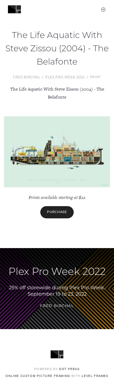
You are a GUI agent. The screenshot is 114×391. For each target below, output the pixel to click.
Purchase (57, 212)
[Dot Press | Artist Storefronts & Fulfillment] (103, 9)
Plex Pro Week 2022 (65, 77)
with (57, 375)
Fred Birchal (26, 77)
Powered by (57, 369)
